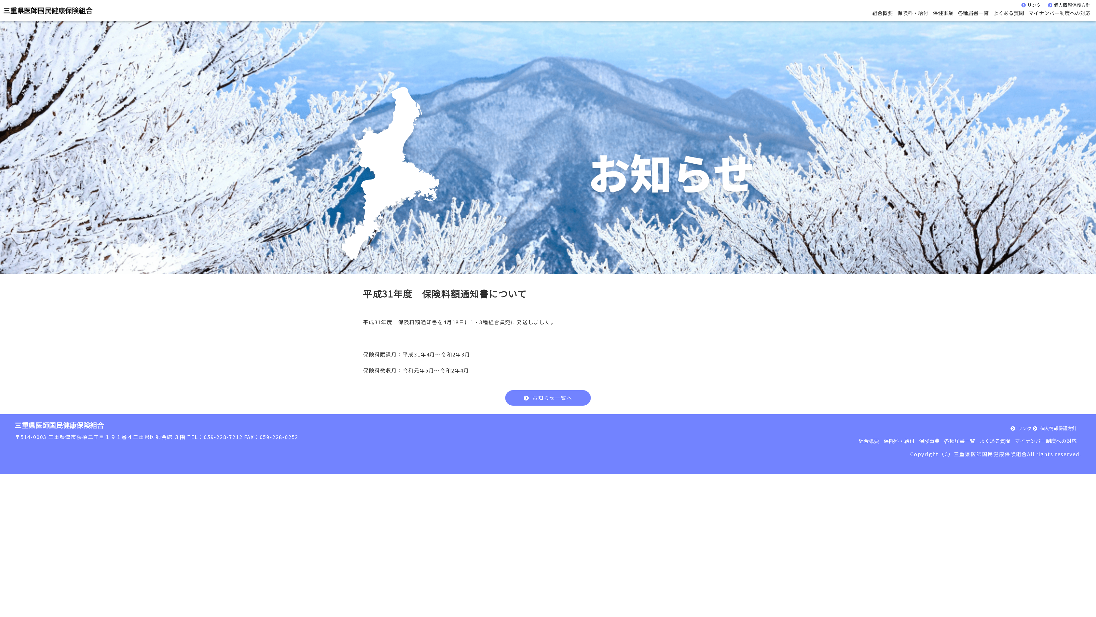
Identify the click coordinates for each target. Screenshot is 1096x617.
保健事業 (943, 13)
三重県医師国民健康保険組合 (47, 10)
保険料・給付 (912, 13)
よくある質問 (1008, 13)
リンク (1034, 4)
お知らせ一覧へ (552, 397)
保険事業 (929, 440)
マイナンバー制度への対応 (1059, 13)
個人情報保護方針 (1072, 4)
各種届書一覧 (973, 13)
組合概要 (882, 13)
